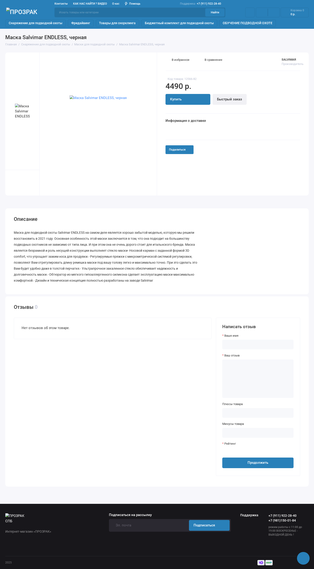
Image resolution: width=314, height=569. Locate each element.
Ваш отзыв (232, 355)
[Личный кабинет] (250, 13)
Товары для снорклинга (117, 23)
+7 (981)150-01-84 (282, 520)
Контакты (61, 3)
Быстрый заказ (229, 99)
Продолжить (258, 463)
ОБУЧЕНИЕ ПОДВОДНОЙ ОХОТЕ (247, 23)
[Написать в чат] (303, 558)
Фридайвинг (80, 23)
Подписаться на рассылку (130, 515)
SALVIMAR (289, 59)
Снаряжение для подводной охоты (35, 23)
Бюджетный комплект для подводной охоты (179, 23)
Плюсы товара (232, 404)
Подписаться (204, 525)
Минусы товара (233, 424)
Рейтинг (230, 443)
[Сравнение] (262, 13)
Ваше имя (231, 335)
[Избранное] (274, 13)
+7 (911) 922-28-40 (200, 3)
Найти (215, 12)
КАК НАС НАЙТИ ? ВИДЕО (90, 3)
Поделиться (177, 149)
